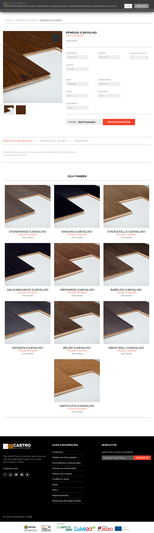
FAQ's (55, 490)
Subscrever (142, 458)
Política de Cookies (62, 474)
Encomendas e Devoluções (66, 463)
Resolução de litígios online (66, 501)
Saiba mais (141, 6)
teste (55, 484)
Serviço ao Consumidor (64, 468)
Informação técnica (53, 140)
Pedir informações (118, 122)
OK (128, 6)
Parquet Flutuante (26, 20)
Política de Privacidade (64, 457)
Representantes (60, 495)
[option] (32, 67)
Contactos (57, 452)
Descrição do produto (18, 140)
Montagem (82, 140)
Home (8, 20)
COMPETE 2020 (60, 479)
